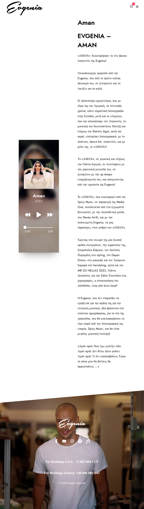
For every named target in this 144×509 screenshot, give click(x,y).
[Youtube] (64, 441)
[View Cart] (131, 6)
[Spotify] (80, 441)
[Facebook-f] (56, 441)
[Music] (88, 441)
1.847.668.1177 (88, 462)
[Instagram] (72, 441)
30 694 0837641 (89, 473)
